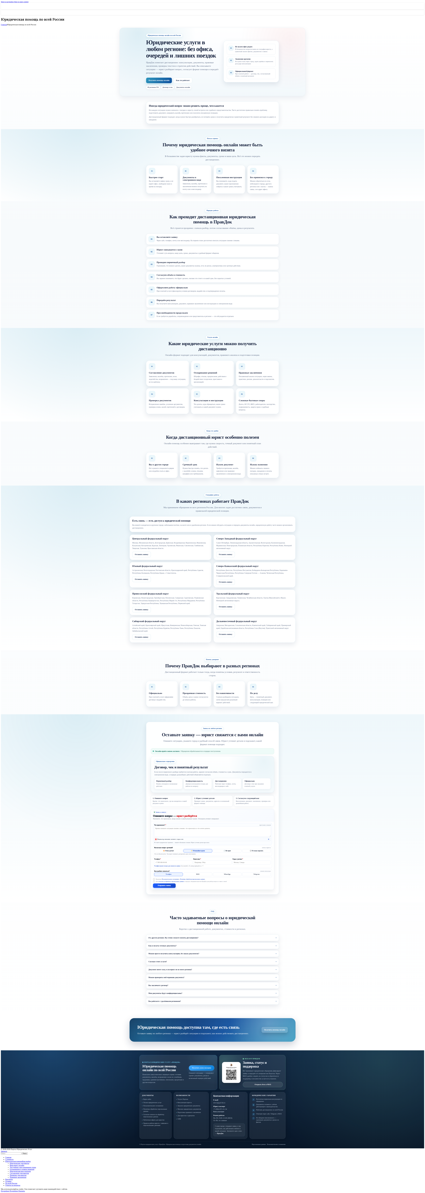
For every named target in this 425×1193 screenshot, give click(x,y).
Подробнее (9, 1191)
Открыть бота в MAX (263, 1084)
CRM (179, 1119)
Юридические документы (19, 1163)
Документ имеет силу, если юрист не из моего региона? (170, 969)
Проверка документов (18, 1175)
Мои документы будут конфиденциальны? (165, 993)
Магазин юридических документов (189, 1109)
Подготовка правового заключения (189, 1112)
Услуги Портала (183, 1099)
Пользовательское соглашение (170, 879)
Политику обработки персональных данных (192, 879)
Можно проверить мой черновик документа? (166, 977)
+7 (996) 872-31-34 (220, 1109)
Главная (4, 25)
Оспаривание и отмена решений (22, 1169)
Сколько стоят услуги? (157, 962)
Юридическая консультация (20, 1171)
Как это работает (183, 80)
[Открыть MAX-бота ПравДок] (231, 1072)
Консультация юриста (185, 1102)
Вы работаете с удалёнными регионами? (164, 1001)
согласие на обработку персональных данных (171, 881)
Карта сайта (147, 1099)
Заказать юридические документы (189, 1106)
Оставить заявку (141, 554)
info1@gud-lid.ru (219, 1103)
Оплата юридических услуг (152, 1102)
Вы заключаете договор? (158, 985)
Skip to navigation (7, 2)
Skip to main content (21, 2)
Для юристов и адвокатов (186, 1115)
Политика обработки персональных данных (155, 1110)
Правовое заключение (18, 1177)
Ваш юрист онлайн (17, 1165)
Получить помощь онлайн (159, 80)
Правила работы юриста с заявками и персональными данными (155, 1124)
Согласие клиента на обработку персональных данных (153, 1116)
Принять (21, 1191)
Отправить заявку (164, 885)
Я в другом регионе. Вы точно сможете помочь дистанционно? (173, 938)
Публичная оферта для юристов (153, 1120)
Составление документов (19, 1173)
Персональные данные (259, 1144)
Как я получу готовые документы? (162, 946)
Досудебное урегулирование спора (23, 1167)
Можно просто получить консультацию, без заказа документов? (173, 954)
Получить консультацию (201, 1068)
